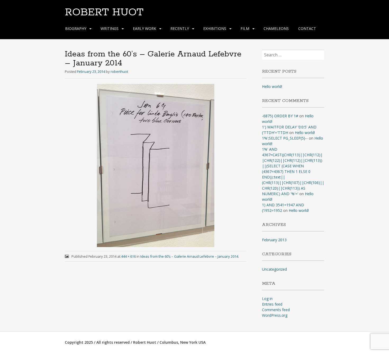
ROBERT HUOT (104, 12)
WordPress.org (274, 315)
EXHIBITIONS (214, 28)
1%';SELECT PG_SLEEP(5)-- (285, 138)
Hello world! (272, 86)
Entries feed (272, 304)
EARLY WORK (144, 28)
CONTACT (307, 28)
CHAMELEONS (276, 28)
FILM (245, 28)
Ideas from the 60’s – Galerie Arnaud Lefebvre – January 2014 (189, 256)
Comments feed (276, 309)
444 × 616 (128, 256)
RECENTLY (179, 28)
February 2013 (274, 239)
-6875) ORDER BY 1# (280, 115)
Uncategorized (274, 269)
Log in (267, 298)
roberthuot (119, 71)
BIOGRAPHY (75, 28)
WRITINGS (110, 28)
